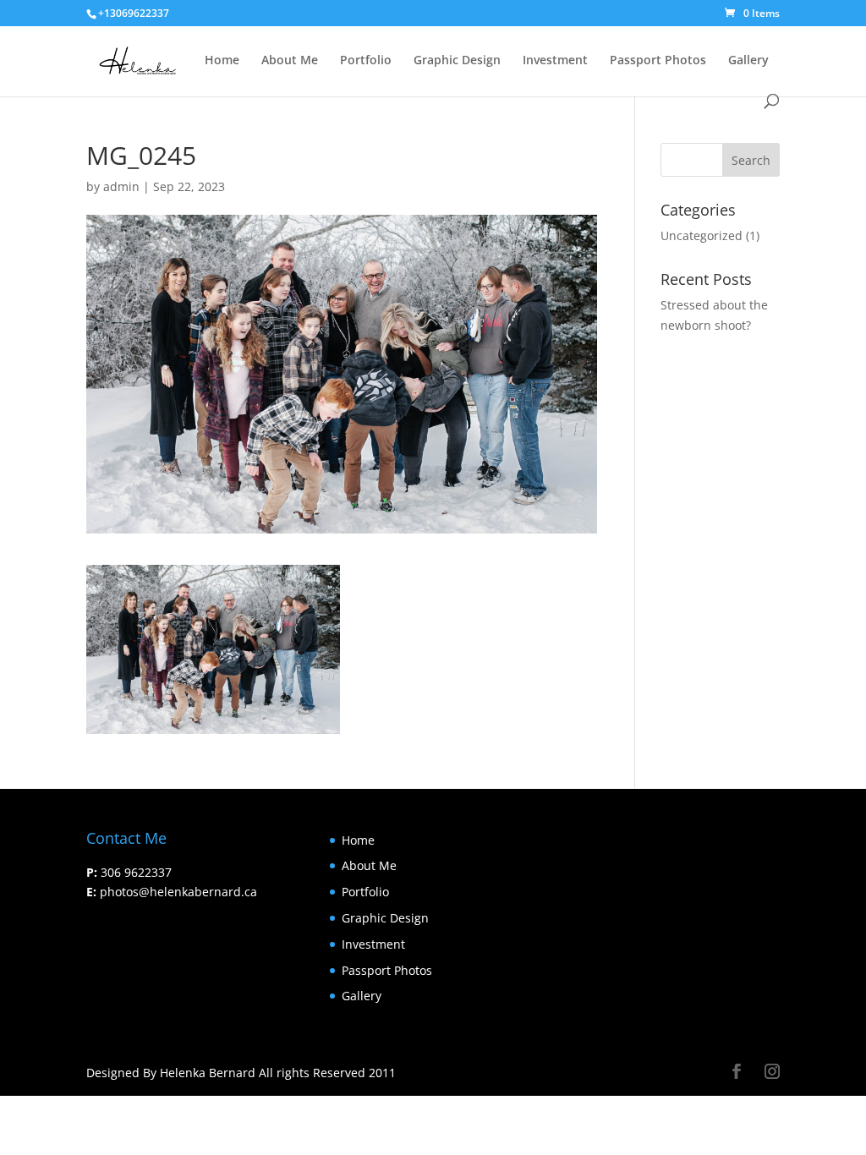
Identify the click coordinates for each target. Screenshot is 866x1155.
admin (121, 186)
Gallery (748, 61)
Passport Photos (658, 61)
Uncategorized (701, 235)
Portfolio (366, 61)
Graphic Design (457, 61)
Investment (555, 61)
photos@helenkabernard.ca (178, 892)
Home (222, 61)
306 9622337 (136, 872)
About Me (289, 61)
